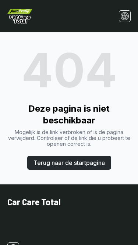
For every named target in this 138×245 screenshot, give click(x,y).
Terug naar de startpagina (69, 162)
